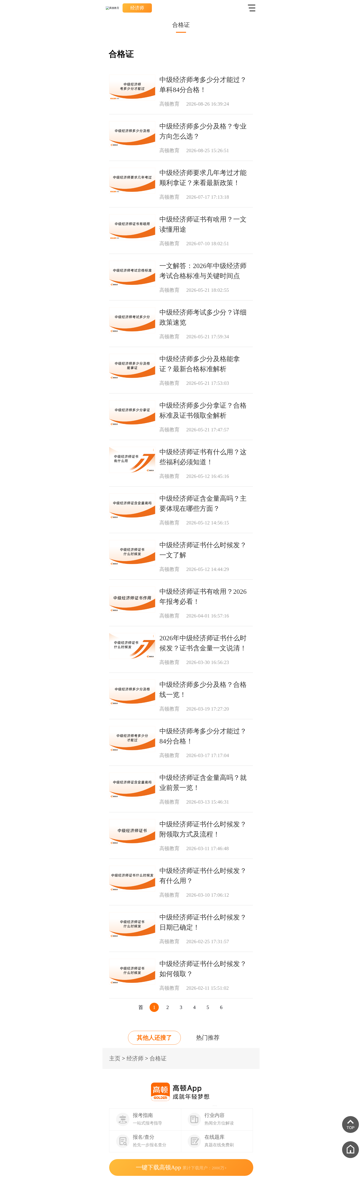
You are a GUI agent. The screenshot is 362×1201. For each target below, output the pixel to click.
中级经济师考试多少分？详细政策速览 (203, 317)
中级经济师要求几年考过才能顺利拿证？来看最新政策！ (203, 178)
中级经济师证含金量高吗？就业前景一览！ (203, 782)
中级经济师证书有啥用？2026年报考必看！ (203, 596)
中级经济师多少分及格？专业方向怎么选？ (203, 131)
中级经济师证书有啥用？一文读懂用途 (203, 224)
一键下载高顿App (181, 1167)
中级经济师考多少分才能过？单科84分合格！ (203, 84)
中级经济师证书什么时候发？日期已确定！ (203, 922)
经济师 (135, 1058)
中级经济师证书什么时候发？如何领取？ (203, 969)
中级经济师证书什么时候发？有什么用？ (203, 876)
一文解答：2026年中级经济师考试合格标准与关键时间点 (203, 271)
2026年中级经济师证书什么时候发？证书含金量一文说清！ (203, 643)
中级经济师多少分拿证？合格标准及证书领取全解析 (203, 410)
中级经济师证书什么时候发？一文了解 (203, 550)
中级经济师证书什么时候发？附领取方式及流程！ (203, 829)
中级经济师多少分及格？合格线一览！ (203, 689)
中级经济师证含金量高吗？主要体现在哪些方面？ (203, 503)
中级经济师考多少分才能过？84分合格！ (203, 736)
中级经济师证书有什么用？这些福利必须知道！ (203, 457)
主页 (114, 1058)
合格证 (181, 25)
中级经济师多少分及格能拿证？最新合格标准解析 (199, 364)
